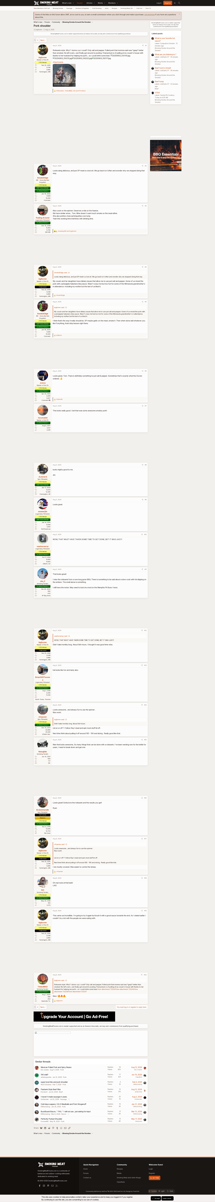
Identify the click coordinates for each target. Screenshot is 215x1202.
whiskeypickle (46, 1077)
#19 (145, 910)
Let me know (149, 14)
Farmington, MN (44, 72)
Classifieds (121, 1182)
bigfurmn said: (59, 307)
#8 (146, 465)
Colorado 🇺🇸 (46, 400)
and (67, 231)
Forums (80, 3)
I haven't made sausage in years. (54, 1097)
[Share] (142, 45)
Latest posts (157, 33)
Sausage (69, 8)
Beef (61, 1092)
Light (162, 1191)
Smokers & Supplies (82, 8)
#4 (146, 267)
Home (85, 1169)
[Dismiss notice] (179, 14)
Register (152, 1173)
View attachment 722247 (77, 992)
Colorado (47, 200)
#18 (145, 878)
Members (112, 3)
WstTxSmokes (46, 1084)
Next (42, 40)
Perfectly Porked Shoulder (51, 1119)
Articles (89, 3)
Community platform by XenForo (106, 1191)
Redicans (138, 1121)
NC (49, 763)
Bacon (63, 1114)
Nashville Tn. (46, 1001)
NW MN (47, 232)
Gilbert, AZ (46, 564)
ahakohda (138, 1092)
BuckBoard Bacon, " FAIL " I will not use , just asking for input (65, 1111)
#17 (145, 839)
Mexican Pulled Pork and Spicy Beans (56, 1067)
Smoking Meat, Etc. (126, 8)
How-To (148, 8)
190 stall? (44, 1075)
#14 (145, 705)
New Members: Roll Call (42, 8)
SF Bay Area (46, 595)
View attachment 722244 (125, 989)
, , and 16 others (71, 91)
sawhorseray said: (61, 636)
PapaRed (139, 1077)
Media (100, 3)
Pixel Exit (136, 1191)
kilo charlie (45, 1070)
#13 (145, 665)
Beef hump (159, 81)
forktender (45, 1099)
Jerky (107, 8)
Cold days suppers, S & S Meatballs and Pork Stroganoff (63, 1104)
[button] (73, 2)
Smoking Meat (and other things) (129, 1178)
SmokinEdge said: (60, 273)
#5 (146, 302)
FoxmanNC (45, 1121)
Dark (171, 1191)
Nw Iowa (47, 833)
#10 (145, 534)
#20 (145, 975)
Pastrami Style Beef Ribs (51, 1089)
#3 (146, 206)
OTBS (157, 93)
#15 (145, 740)
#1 (146, 45)
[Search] (179, 3)
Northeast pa (45, 529)
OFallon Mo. (46, 734)
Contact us (87, 1178)
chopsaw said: (59, 844)
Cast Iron (139, 8)
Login (151, 1169)
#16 (145, 798)
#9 (146, 499)
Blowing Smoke (58, 8)
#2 (146, 166)
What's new (66, 3)
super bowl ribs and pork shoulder (54, 1082)
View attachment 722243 (107, 989)
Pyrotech (44, 1092)
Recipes (114, 8)
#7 (146, 406)
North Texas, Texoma (42, 699)
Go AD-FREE (154, 1178)
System (154, 1191)
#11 (146, 569)
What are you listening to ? (165, 54)
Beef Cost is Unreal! (163, 68)
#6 (146, 371)
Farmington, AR (45, 494)
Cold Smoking (96, 8)
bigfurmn (39, 30)
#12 (145, 630)
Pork (62, 1070)
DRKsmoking (137, 1084)
